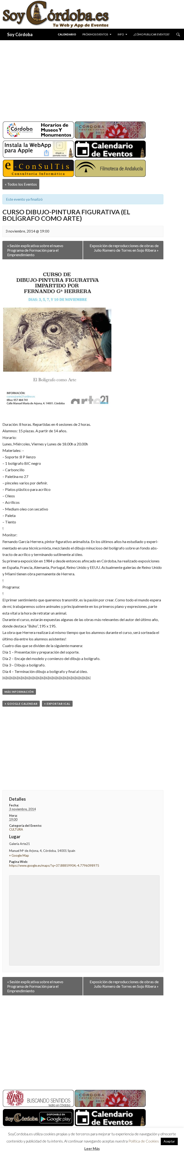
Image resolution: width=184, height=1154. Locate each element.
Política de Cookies (143, 1141)
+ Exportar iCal (57, 703)
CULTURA (16, 829)
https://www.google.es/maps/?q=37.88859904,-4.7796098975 (54, 865)
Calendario (67, 34)
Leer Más (92, 1148)
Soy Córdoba (20, 34)
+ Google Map (19, 855)
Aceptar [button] (169, 1141)
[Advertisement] (92, 78)
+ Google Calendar (21, 703)
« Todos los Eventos (21, 184)
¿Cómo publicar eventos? (151, 34)
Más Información (19, 691)
